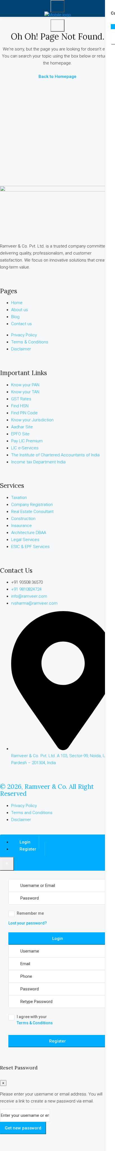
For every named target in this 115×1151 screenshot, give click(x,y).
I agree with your (35, 1019)
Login (57, 938)
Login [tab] (25, 842)
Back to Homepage (57, 76)
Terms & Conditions (35, 1023)
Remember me (30, 913)
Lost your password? (27, 923)
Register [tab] (28, 849)
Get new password (23, 1128)
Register (57, 1041)
